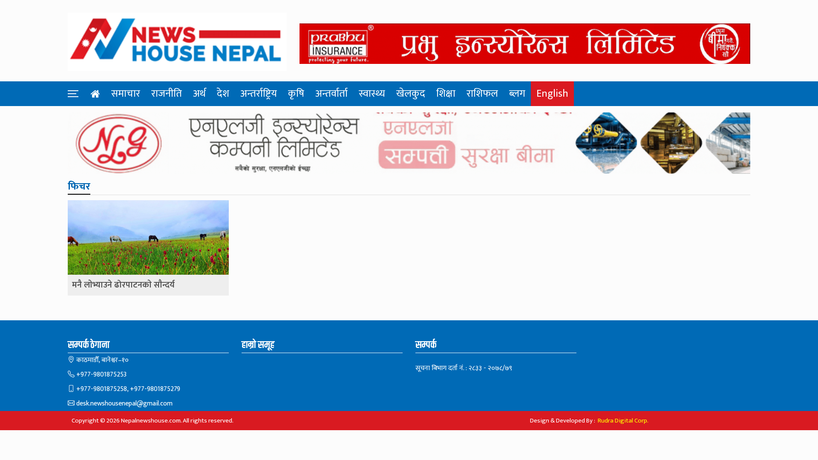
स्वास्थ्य (372, 93)
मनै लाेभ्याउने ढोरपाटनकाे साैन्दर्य (123, 285)
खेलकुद (410, 93)
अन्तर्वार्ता (331, 93)
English (552, 93)
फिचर (79, 186)
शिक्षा (445, 93)
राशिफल (482, 93)
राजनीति (166, 93)
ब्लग (517, 93)
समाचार (125, 93)
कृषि (296, 93)
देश (223, 93)
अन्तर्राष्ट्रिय (258, 93)
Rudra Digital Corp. (623, 420)
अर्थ (199, 93)
